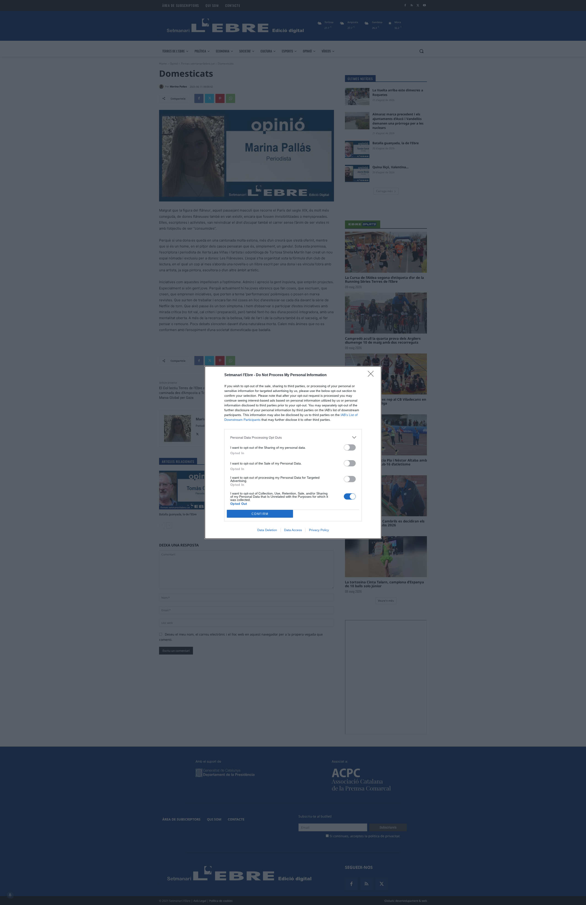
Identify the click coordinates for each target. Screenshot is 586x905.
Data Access (293, 530)
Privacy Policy (319, 530)
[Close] (372, 375)
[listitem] (293, 437)
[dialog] (293, 452)
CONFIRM (260, 514)
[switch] (350, 447)
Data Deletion (267, 530)
